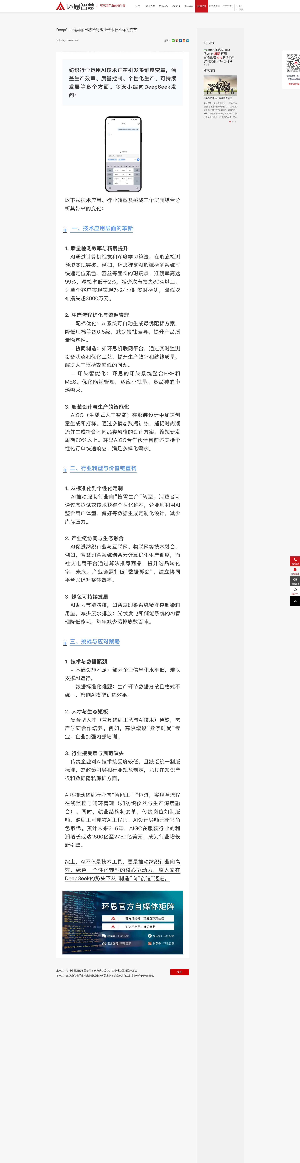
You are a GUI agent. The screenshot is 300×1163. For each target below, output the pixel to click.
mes (211, 50)
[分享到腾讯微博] (187, 40)
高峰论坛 (210, 57)
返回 (179, 972)
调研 (217, 53)
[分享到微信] (173, 40)
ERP (206, 50)
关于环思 (227, 6)
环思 (224, 53)
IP (212, 54)
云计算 (228, 61)
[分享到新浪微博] (177, 40)
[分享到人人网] (180, 40)
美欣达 (219, 50)
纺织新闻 (228, 57)
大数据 (206, 65)
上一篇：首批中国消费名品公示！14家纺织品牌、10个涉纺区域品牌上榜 (96, 970)
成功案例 (176, 6)
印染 (227, 50)
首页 (137, 6)
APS (219, 57)
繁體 (241, 9)
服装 (207, 53)
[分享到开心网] (184, 40)
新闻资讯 (201, 6)
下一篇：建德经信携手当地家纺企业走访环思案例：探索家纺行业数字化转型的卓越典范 (105, 975)
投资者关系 (214, 6)
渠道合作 (189, 6)
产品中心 (163, 6)
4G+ (220, 61)
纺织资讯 (210, 61)
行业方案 (150, 6)
